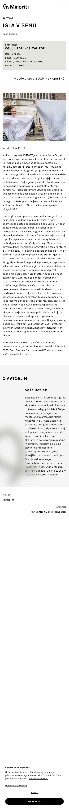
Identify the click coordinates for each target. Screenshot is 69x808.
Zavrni (34, 792)
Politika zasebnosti (38, 778)
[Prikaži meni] (64, 6)
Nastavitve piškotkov (16, 785)
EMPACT (28, 155)
